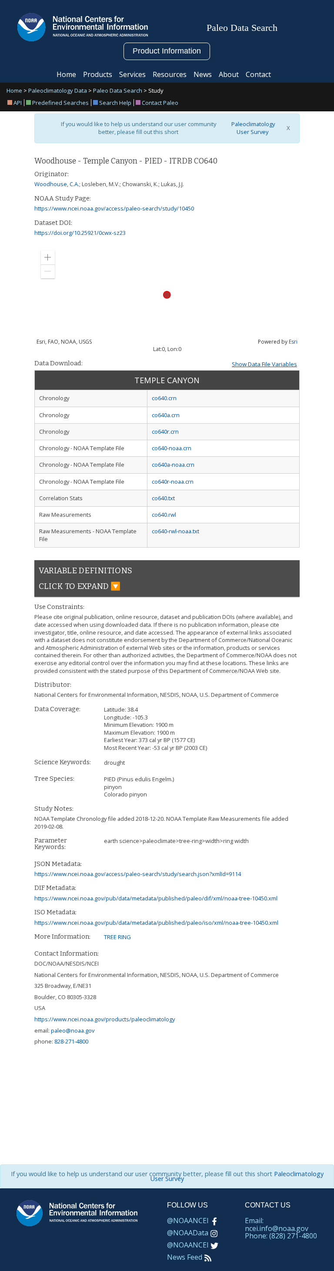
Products (97, 74)
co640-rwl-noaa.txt (175, 531)
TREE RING (117, 937)
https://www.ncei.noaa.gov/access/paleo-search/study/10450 (114, 208)
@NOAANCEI (188, 1220)
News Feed (184, 1257)
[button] (48, 257)
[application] (167, 294)
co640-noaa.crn (171, 448)
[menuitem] (15, 102)
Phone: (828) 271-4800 (281, 1236)
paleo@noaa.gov (72, 1030)
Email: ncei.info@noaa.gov (276, 1224)
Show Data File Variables (264, 364)
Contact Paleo (160, 102)
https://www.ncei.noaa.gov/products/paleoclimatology (104, 1019)
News (203, 74)
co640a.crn (166, 415)
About (229, 74)
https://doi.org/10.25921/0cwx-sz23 (80, 233)
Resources (170, 74)
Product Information (167, 51)
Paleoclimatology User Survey (252, 128)
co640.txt (163, 498)
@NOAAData (187, 1233)
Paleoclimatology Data (57, 91)
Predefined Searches (60, 102)
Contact (258, 74)
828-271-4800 (71, 1041)
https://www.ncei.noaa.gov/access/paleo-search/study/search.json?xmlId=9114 (137, 874)
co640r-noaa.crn (173, 481)
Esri (293, 341)
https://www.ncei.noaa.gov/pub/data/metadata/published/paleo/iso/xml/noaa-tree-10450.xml (156, 922)
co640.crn (164, 398)
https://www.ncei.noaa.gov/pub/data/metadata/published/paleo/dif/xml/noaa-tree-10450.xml (155, 898)
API (17, 102)
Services (132, 74)
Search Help (115, 102)
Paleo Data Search (117, 91)
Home (66, 74)
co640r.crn (165, 431)
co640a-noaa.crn (173, 464)
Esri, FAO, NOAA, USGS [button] (64, 341)
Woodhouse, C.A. (56, 184)
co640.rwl (164, 514)
